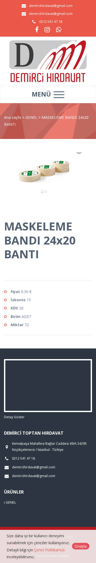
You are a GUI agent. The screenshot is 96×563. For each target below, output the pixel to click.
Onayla (81, 546)
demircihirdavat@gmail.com (51, 5)
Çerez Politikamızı (49, 549)
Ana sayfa (12, 117)
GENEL (31, 117)
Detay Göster (14, 417)
